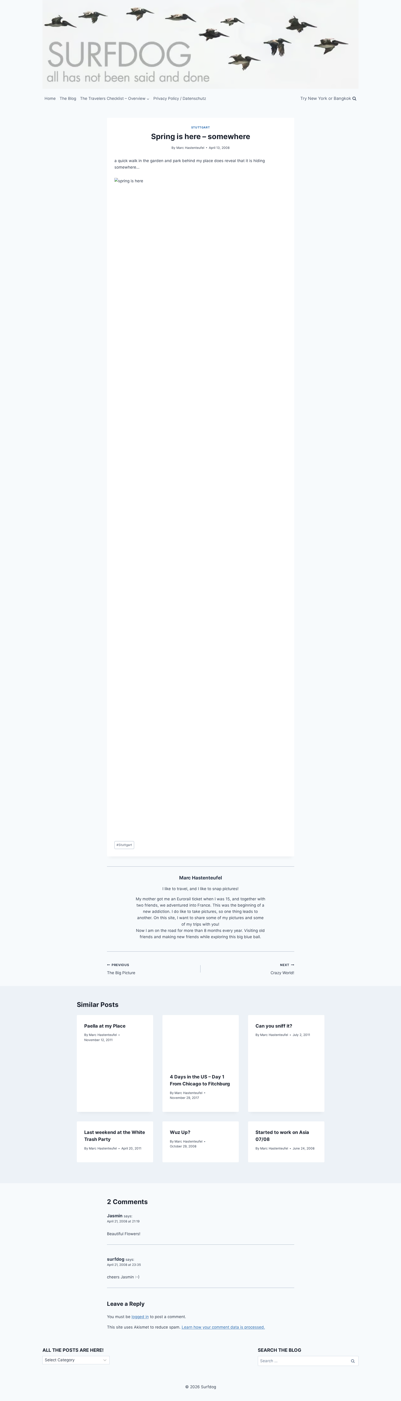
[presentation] (200, 1040)
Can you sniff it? (273, 1026)
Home (50, 98)
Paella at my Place (105, 1026)
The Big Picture (121, 969)
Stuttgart (200, 127)
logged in (140, 1316)
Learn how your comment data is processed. (223, 1327)
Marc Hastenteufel (190, 148)
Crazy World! (282, 969)
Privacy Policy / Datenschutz (179, 98)
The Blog (68, 98)
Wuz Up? (180, 1132)
